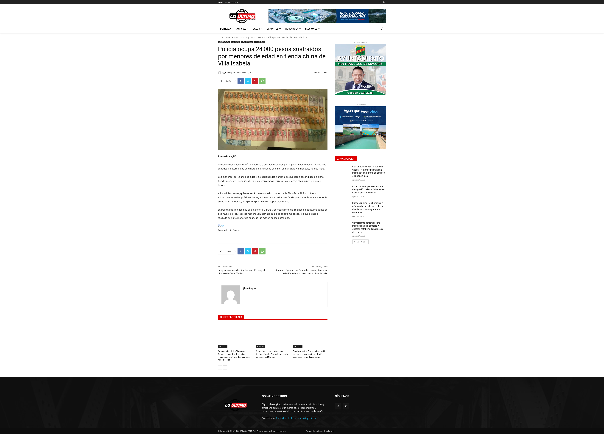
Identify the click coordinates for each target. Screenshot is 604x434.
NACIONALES (247, 42)
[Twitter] (248, 81)
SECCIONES (259, 42)
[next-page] (225, 367)
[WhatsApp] (262, 81)
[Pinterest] (255, 81)
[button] (382, 29)
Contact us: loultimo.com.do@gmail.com (296, 418)
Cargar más (359, 241)
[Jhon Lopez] (220, 72)
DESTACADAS (231, 37)
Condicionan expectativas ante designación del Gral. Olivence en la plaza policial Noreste (272, 354)
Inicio (220, 37)
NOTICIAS (235, 42)
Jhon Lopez (230, 72)
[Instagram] (384, 2)
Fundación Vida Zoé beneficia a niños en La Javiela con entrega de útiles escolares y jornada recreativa (310, 354)
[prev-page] (220, 367)
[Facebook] (380, 2)
